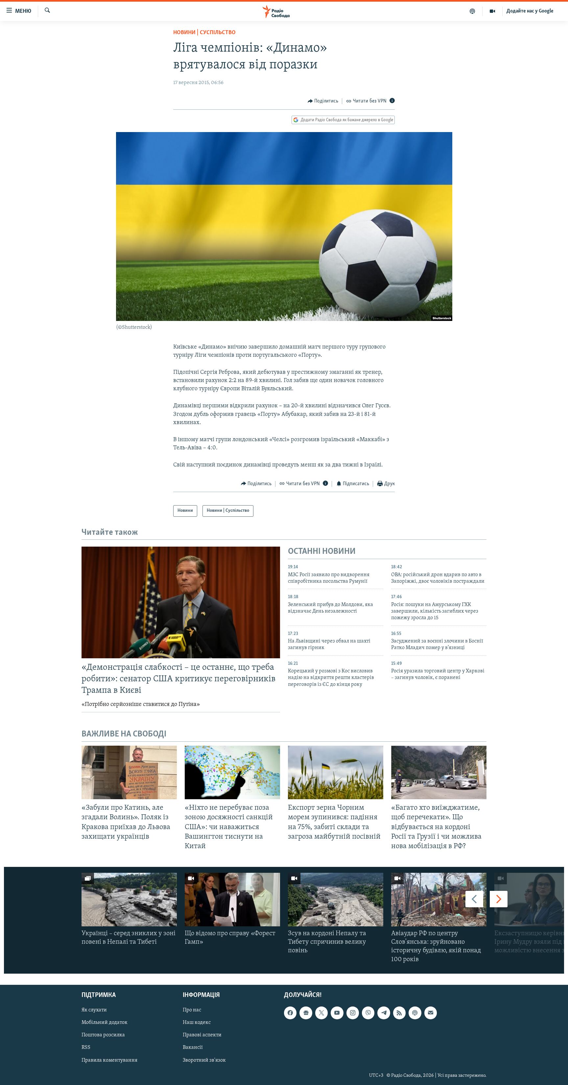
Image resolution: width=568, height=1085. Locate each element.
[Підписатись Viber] (368, 1012)
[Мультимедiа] (493, 11)
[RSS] (399, 1012)
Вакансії (193, 1047)
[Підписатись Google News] (305, 1012)
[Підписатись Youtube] (337, 1012)
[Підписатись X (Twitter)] (321, 1012)
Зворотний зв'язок (204, 1060)
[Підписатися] (430, 1012)
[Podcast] (415, 1012)
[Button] (323, 101)
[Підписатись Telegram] (383, 1012)
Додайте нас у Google (530, 11)
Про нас (192, 1010)
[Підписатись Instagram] (352, 1012)
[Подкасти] (472, 11)
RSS (86, 1047)
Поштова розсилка (103, 1035)
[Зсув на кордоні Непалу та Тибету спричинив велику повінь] (335, 899)
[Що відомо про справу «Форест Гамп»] (232, 899)
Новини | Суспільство (204, 33)
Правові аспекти (202, 1035)
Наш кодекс (197, 1022)
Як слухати (94, 1010)
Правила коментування (109, 1060)
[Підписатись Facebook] (290, 1012)
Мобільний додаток (105, 1022)
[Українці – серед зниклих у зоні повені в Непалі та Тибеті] (129, 899)
